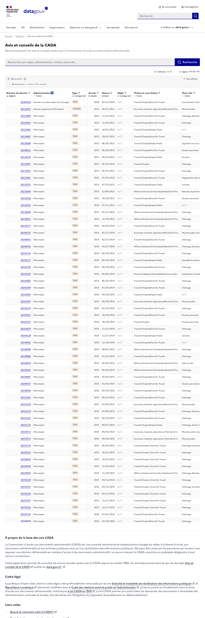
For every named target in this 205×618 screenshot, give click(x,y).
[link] (167, 7)
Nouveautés (113, 27)
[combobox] (168, 16)
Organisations (57, 27)
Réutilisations (37, 27)
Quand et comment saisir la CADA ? (32, 612)
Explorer (20, 36)
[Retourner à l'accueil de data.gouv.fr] (36, 11)
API (23, 27)
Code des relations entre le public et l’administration (103, 587)
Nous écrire (131, 27)
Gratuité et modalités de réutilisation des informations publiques (152, 583)
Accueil (8, 36)
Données (11, 27)
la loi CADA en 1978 (80, 591)
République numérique (19, 587)
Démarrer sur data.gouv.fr (84, 27)
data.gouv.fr (54, 567)
